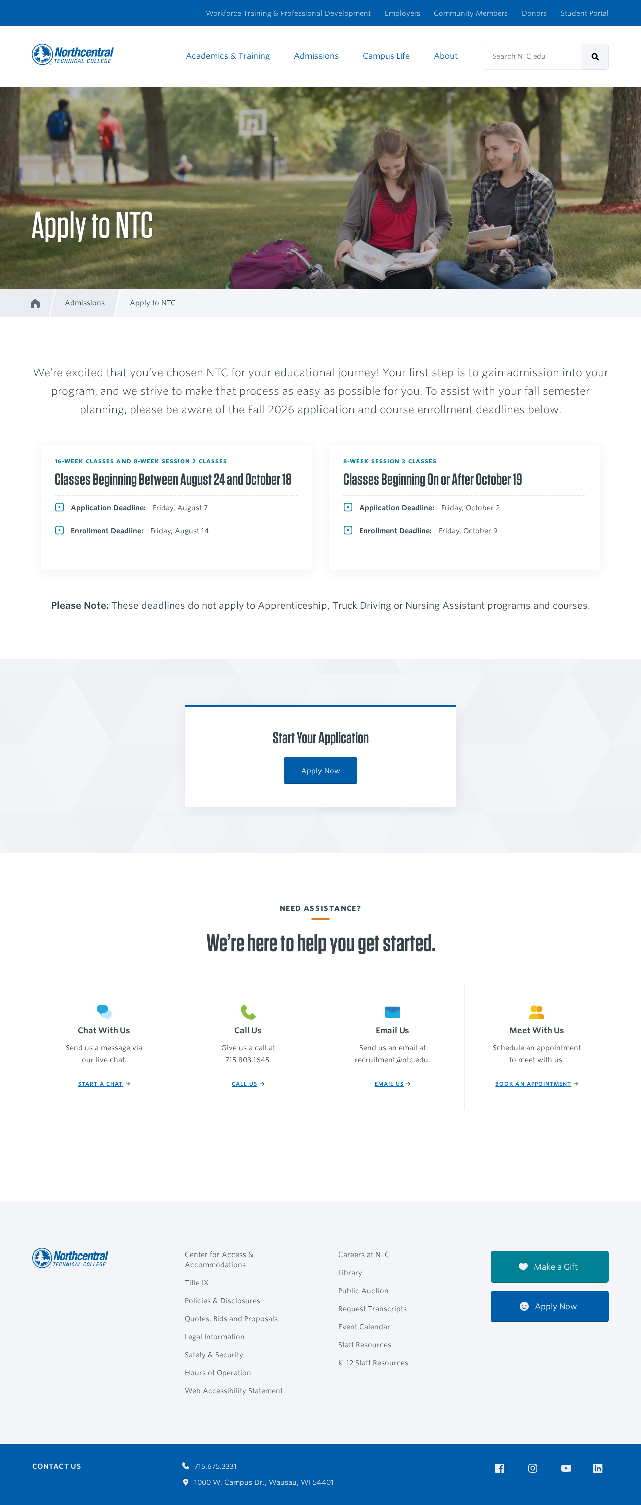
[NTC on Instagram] (534, 1468)
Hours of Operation (218, 1373)
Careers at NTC (364, 1254)
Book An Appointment (533, 1084)
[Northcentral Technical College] (73, 1258)
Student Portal (585, 13)
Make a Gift (555, 1267)
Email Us (389, 1084)
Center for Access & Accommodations (219, 1259)
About (446, 56)
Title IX (197, 1283)
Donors (534, 13)
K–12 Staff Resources (373, 1363)
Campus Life (386, 56)
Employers (402, 13)
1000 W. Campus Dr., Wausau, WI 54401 (263, 1482)
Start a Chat (100, 1084)
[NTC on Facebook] (501, 1468)
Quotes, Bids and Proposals (231, 1319)
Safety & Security (214, 1355)
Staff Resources (364, 1345)
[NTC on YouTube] (568, 1468)
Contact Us (56, 1466)
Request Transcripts (372, 1309)
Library (350, 1273)
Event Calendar (364, 1327)
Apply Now (320, 771)
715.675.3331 (214, 1466)
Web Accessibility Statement (234, 1391)
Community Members (471, 13)
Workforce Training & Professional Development (288, 13)
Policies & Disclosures (222, 1301)
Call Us (244, 1084)
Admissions (316, 56)
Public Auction (363, 1291)
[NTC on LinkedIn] (601, 1469)
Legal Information (215, 1337)
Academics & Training (228, 56)
